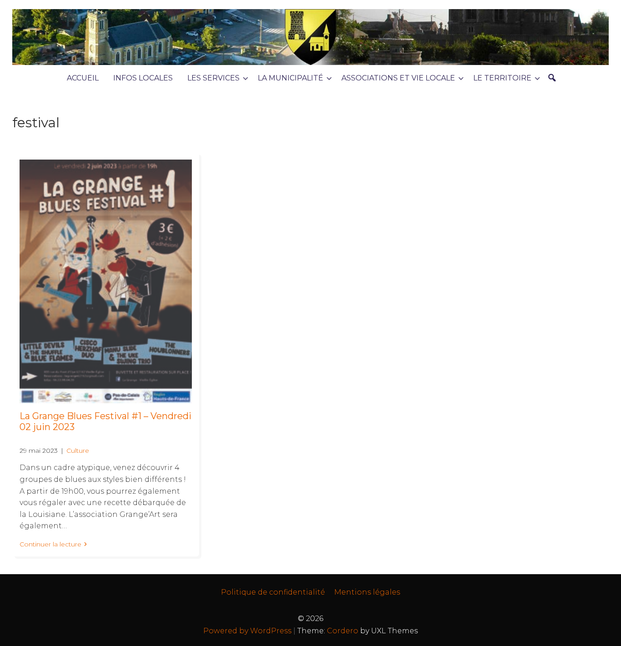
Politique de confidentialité (273, 592)
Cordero (342, 630)
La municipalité (290, 78)
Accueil (83, 78)
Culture (77, 450)
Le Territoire (502, 78)
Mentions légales (367, 592)
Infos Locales (143, 78)
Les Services (213, 78)
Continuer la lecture (50, 544)
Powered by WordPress (247, 630)
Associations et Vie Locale (398, 78)
